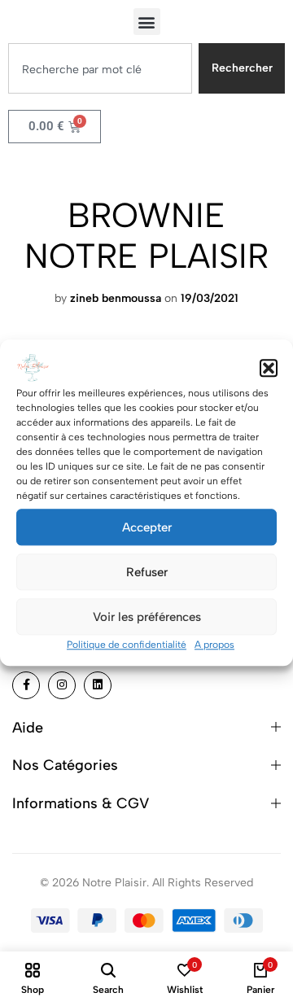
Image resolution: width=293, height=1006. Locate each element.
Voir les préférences (147, 617)
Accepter (147, 527)
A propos (214, 644)
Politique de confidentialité (126, 644)
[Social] (26, 685)
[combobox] (100, 68)
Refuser (147, 572)
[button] (268, 368)
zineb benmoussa (115, 298)
